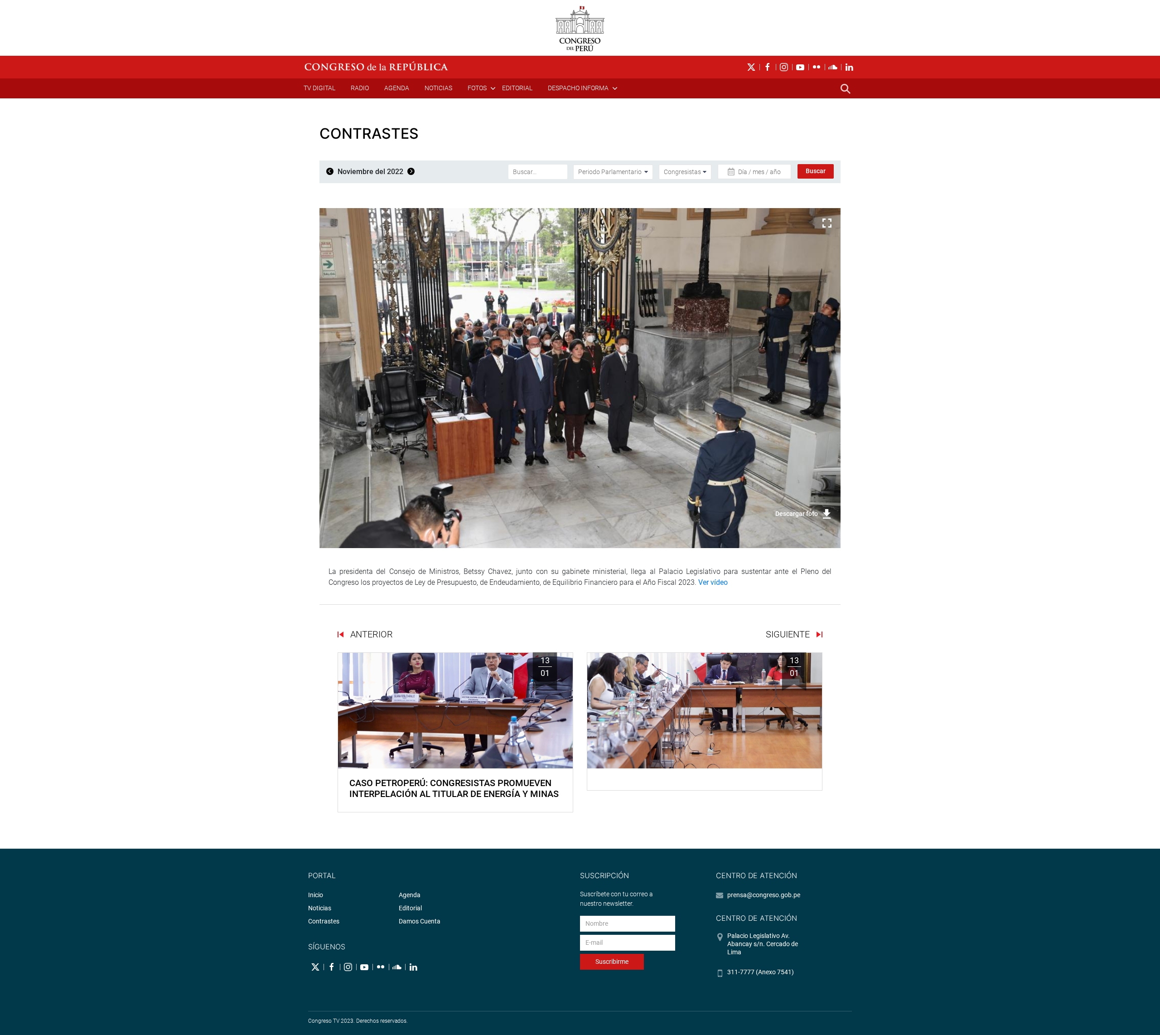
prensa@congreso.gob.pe (763, 895)
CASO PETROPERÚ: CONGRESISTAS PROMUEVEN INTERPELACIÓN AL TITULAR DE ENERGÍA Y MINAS (454, 788)
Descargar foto (796, 513)
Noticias (438, 88)
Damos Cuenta (419, 921)
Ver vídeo (713, 582)
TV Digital (319, 88)
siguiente (789, 634)
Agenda (396, 88)
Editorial (517, 88)
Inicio (315, 895)
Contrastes (323, 921)
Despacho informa (578, 88)
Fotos (477, 88)
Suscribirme (611, 961)
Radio (360, 88)
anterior (370, 634)
